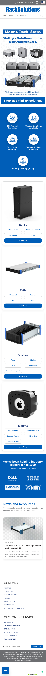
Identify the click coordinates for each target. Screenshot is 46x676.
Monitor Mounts (33, 431)
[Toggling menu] (2, 3)
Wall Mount (13, 235)
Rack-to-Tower (13, 441)
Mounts (23, 425)
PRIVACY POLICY (9, 601)
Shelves (23, 355)
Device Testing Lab (13, 371)
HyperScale (33, 365)
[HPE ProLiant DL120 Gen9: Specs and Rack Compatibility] (23, 528)
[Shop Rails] (23, 267)
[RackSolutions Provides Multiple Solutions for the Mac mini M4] (23, 104)
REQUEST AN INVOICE (11, 632)
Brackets (33, 295)
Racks (23, 225)
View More (23, 241)
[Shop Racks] (23, 202)
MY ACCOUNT (8, 622)
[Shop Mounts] (23, 403)
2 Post (33, 235)
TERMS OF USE (9, 605)
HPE (32, 300)
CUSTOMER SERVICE (11, 595)
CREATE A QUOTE (9, 629)
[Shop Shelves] (23, 333)
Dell (13, 300)
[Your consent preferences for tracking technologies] (42, 672)
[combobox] (23, 15)
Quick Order (19, 3)
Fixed (13, 360)
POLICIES (7, 598)
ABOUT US (7, 588)
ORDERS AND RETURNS (12, 625)
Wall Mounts (13, 431)
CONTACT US (8, 591)
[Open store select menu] (43, 4)
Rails (23, 290)
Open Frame (13, 230)
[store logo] (23, 10)
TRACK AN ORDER (10, 639)
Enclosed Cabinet (33, 230)
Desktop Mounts (13, 436)
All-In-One (33, 436)
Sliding (33, 360)
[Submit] (41, 15)
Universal (13, 295)
